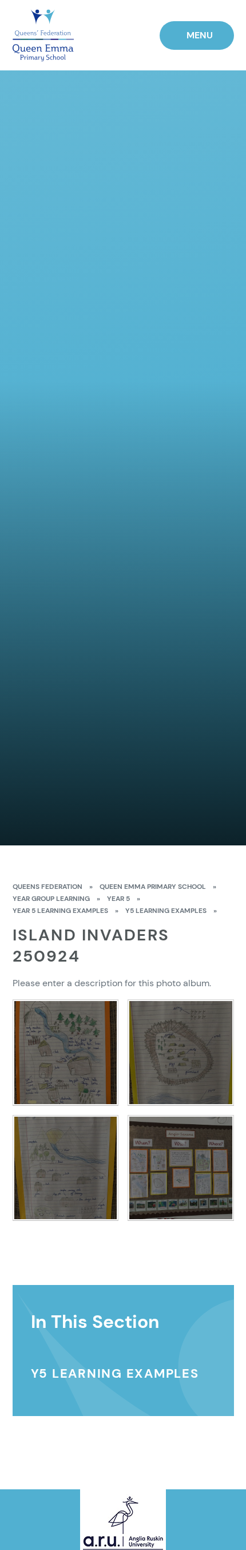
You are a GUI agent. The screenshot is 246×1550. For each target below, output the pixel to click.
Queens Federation (47, 886)
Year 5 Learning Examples (60, 910)
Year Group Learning (51, 898)
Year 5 (118, 898)
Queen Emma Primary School (153, 886)
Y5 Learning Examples (166, 910)
